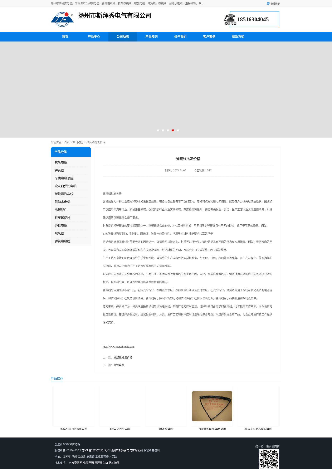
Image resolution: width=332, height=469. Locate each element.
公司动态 (123, 36)
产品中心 (94, 36)
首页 (65, 36)
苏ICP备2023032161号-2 (96, 450)
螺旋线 (59, 233)
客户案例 (209, 36)
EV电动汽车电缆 (74, 429)
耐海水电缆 (62, 201)
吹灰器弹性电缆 (65, 186)
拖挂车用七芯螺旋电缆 (212, 429)
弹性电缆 (61, 225)
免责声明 (88, 462)
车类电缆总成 (64, 178)
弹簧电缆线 (62, 241)
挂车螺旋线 (62, 217)
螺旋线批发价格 (123, 357)
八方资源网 (75, 462)
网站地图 (114, 462)
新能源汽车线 (64, 194)
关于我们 (180, 36)
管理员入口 (101, 462)
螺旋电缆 (61, 162)
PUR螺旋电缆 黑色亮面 (166, 429)
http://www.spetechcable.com (118, 346)
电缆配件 (61, 209)
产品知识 (151, 36)
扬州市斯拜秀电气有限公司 (126, 450)
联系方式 (238, 36)
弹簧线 (59, 170)
